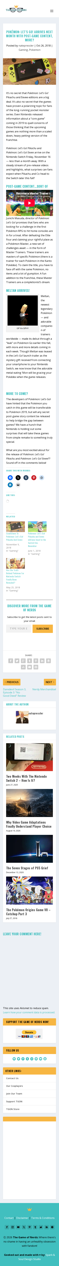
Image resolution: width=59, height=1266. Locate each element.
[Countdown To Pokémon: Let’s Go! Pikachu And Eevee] (15, 526)
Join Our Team (14, 1093)
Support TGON (14, 1101)
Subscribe (42, 628)
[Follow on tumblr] (35, 1227)
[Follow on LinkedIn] (46, 1227)
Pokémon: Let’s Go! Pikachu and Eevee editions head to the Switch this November (37, 540)
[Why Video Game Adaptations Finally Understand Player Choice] (29, 803)
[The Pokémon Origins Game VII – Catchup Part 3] (29, 891)
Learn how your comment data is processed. (29, 1012)
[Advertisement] (29, 1162)
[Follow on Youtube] (18, 1227)
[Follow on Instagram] (12, 1227)
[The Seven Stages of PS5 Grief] (29, 849)
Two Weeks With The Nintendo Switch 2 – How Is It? (26, 778)
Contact (9, 1218)
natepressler (26, 45)
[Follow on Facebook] (7, 1227)
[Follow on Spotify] (52, 1227)
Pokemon (34, 50)
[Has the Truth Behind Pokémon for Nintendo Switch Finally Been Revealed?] (15, 563)
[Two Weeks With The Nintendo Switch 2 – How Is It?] (29, 757)
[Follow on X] (24, 1227)
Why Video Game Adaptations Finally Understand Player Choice (29, 824)
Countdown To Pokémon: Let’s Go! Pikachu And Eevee (14, 536)
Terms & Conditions (43, 1218)
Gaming (23, 50)
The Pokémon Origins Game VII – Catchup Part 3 (28, 911)
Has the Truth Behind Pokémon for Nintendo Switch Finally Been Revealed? (15, 576)
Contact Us (12, 1078)
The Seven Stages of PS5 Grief (27, 868)
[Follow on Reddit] (41, 1227)
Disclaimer (22, 1218)
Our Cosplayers (14, 1085)
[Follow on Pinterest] (29, 1227)
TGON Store (12, 1109)
